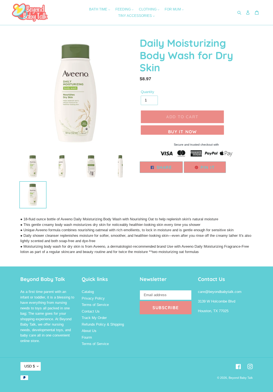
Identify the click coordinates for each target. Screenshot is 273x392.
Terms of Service (95, 305)
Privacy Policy (93, 298)
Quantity (147, 92)
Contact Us (91, 311)
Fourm (87, 337)
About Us (89, 331)
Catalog (88, 292)
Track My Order (94, 318)
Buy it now (182, 131)
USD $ (29, 366)
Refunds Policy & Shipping (103, 324)
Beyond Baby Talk (241, 377)
